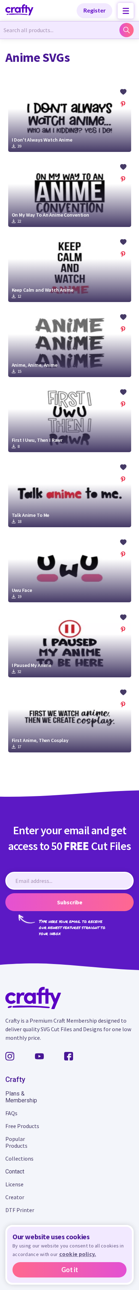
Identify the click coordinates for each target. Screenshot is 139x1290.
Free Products (22, 1126)
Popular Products (16, 1142)
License (14, 1184)
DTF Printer (19, 1210)
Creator (14, 1197)
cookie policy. (77, 1253)
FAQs (11, 1113)
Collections (19, 1158)
